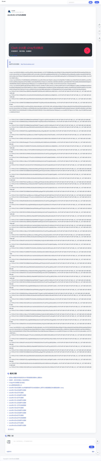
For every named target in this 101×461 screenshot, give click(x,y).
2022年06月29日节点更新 (16, 415)
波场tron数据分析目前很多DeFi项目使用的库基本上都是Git (25, 377)
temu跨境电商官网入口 (15, 385)
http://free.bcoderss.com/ (27, 64)
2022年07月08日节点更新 (16, 408)
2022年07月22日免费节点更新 (17, 390)
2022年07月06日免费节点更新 (17, 410)
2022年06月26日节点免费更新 (17, 418)
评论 (92, 447)
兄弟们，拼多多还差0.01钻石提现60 (19, 380)
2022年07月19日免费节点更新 (17, 395)
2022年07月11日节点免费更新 (17, 405)
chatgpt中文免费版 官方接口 (17, 382)
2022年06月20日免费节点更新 (17, 425)
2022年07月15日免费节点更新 (17, 400)
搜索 (90, 2)
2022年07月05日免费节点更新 (17, 413)
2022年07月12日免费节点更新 (17, 403)
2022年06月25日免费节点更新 (17, 420)
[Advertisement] (50, 28)
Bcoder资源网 (15, 459)
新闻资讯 (12, 429)
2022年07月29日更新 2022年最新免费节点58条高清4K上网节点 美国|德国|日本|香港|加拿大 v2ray (36, 388)
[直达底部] (97, 452)
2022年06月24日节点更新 (16, 423)
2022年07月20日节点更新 (16, 393)
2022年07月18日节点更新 (16, 398)
